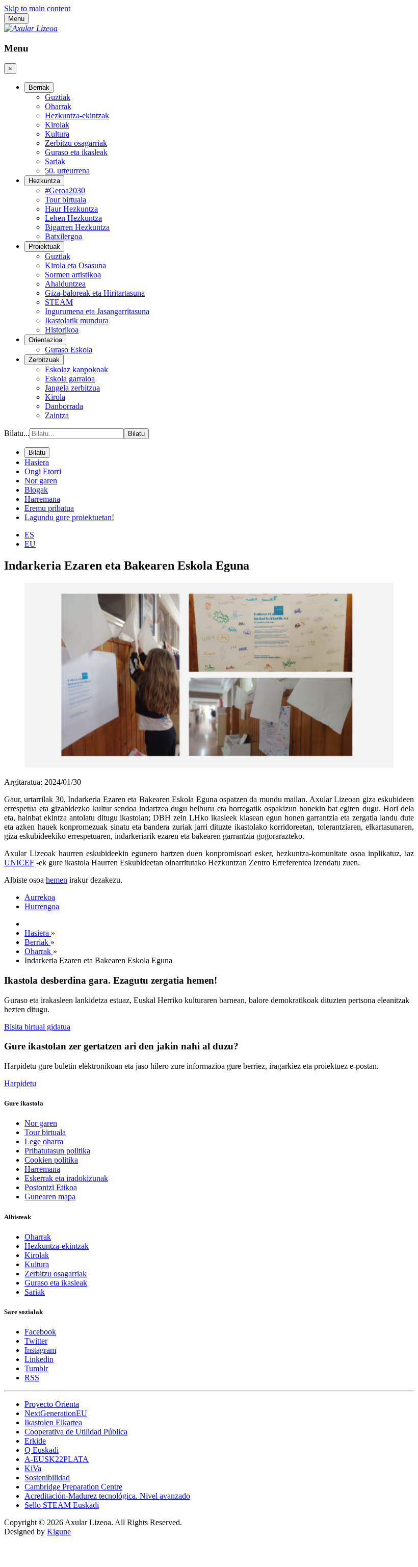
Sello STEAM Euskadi (61, 1505)
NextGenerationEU (55, 1413)
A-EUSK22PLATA (56, 1459)
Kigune (59, 1531)
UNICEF (19, 862)
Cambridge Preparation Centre (73, 1486)
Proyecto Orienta (51, 1404)
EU (30, 544)
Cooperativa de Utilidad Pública (75, 1431)
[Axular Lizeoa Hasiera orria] (31, 28)
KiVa (32, 1468)
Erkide (35, 1440)
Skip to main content (37, 8)
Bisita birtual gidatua (37, 1026)
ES (29, 534)
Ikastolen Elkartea (53, 1422)
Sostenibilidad (47, 1477)
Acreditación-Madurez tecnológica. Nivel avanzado (107, 1496)
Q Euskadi (41, 1450)
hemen (56, 880)
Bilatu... (17, 433)
